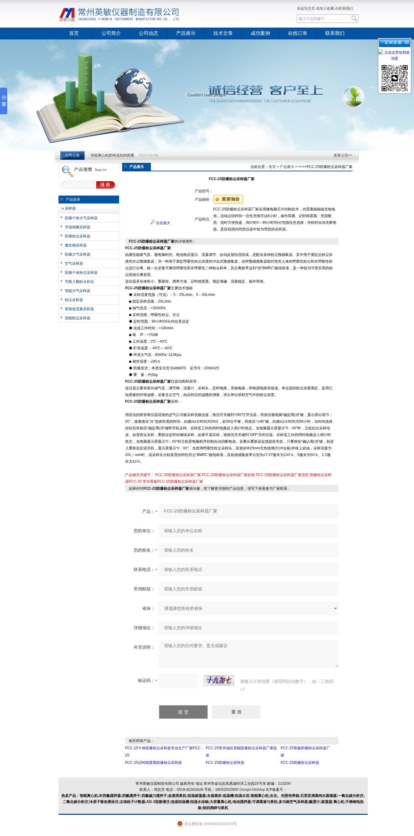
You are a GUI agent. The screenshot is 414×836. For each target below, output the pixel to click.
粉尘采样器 (74, 300)
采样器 (70, 208)
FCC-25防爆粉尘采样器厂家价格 (228, 475)
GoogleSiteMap (252, 789)
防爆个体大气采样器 (81, 218)
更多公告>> (343, 155)
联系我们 (346, 8)
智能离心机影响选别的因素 (112, 155)
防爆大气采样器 (77, 254)
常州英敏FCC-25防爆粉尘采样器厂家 (173, 481)
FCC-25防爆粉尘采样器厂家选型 (282, 475)
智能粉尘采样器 (77, 318)
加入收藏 (326, 8)
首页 (74, 33)
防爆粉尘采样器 (77, 236)
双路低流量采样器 (79, 309)
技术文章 (223, 33)
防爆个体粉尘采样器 (81, 272)
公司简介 (111, 33)
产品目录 (73, 199)
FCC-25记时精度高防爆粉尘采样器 (153, 762)
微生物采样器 (76, 245)
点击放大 (162, 223)
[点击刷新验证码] (219, 680)
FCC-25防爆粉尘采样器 (225, 762)
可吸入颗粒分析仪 (79, 282)
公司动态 (148, 33)
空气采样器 (74, 263)
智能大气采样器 (77, 291)
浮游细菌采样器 (77, 227)
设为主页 (307, 8)
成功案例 (260, 33)
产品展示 (185, 33)
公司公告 (72, 155)
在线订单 (297, 33)
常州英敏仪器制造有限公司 (129, 14)
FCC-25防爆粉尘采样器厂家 (178, 475)
